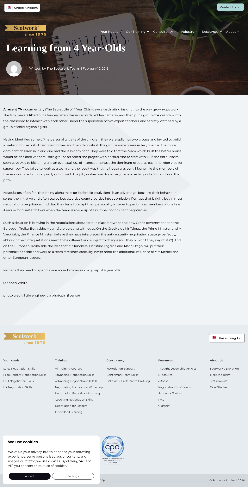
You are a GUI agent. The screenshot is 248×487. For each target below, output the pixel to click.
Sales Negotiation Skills (19, 368)
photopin (59, 295)
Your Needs (109, 32)
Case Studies (218, 387)
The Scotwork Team (63, 68)
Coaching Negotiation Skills (74, 399)
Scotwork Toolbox (170, 393)
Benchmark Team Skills (122, 375)
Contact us (228, 7)
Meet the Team (220, 375)
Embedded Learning (69, 412)
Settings (73, 476)
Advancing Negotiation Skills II (76, 381)
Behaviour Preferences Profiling (128, 381)
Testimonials (218, 381)
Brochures (165, 375)
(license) (73, 295)
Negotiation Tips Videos (174, 387)
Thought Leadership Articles (177, 368)
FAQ (161, 399)
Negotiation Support (121, 368)
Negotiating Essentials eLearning (77, 393)
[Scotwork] (24, 338)
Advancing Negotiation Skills (74, 375)
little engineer (35, 295)
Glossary (164, 406)
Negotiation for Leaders (71, 406)
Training (61, 360)
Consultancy (163, 32)
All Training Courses (68, 368)
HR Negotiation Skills (17, 387)
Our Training (136, 32)
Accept (29, 476)
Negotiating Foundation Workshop (79, 387)
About (231, 32)
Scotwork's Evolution (224, 368)
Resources (210, 32)
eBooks (163, 381)
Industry (187, 32)
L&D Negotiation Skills (18, 381)
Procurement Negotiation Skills (24, 375)
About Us (216, 360)
